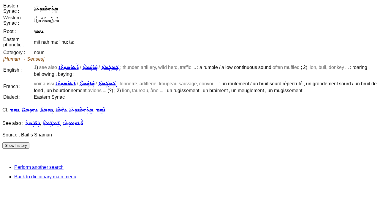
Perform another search (39, 167)
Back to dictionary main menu (45, 176)
